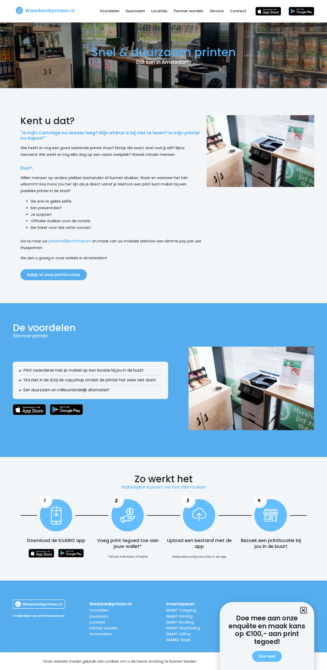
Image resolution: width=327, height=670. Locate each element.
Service (217, 11)
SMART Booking (180, 622)
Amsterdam (100, 634)
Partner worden (188, 11)
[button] (303, 610)
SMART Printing (179, 616)
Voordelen (109, 11)
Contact (238, 11)
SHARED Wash (178, 639)
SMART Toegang (181, 610)
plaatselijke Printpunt (70, 241)
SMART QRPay (178, 634)
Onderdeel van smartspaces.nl (38, 616)
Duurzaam (135, 11)
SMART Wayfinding (183, 628)
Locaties (159, 11)
